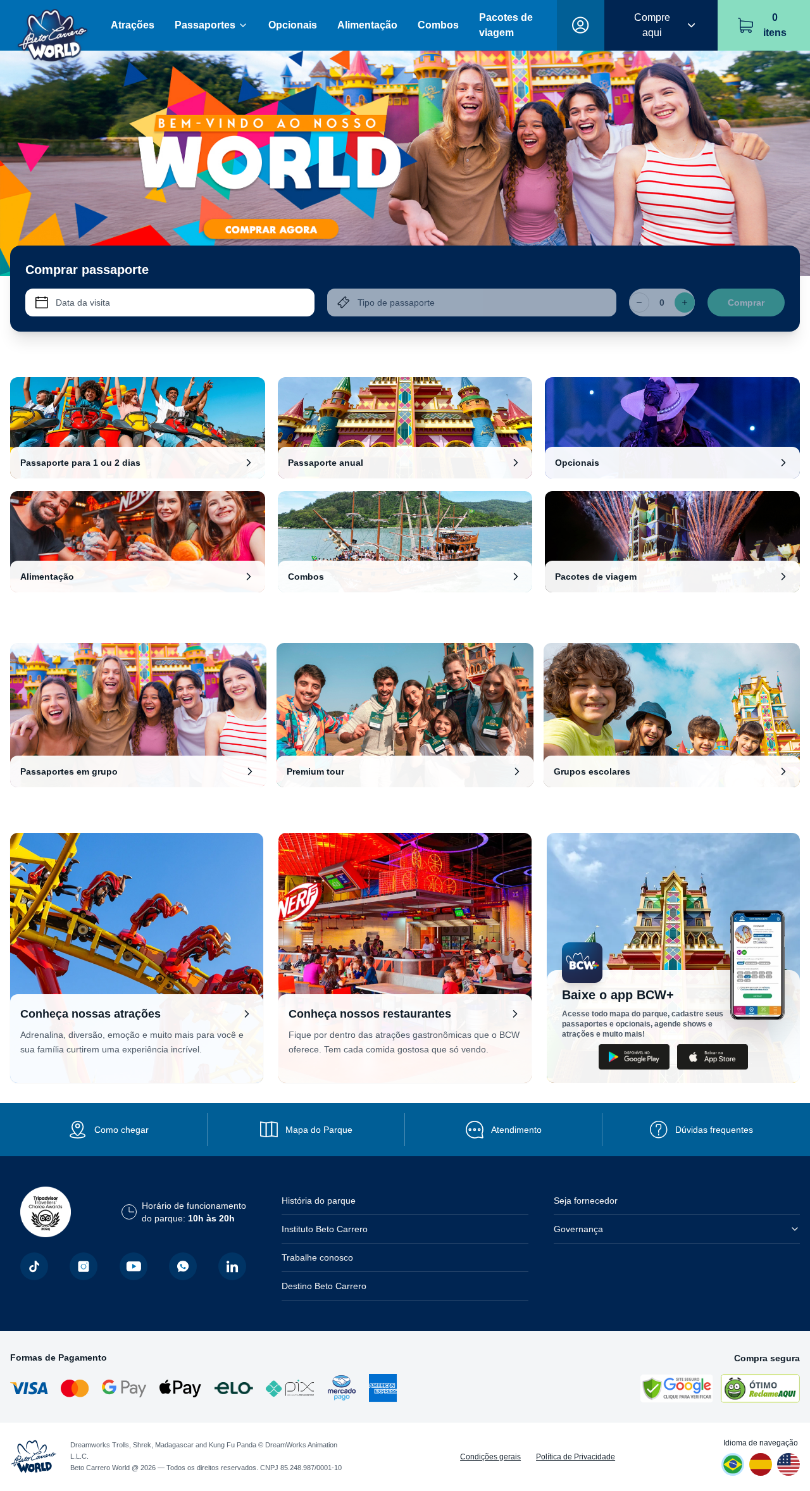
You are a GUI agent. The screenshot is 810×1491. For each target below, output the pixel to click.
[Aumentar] (685, 302)
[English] (788, 1464)
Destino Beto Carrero (324, 1286)
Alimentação (367, 25)
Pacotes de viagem (506, 25)
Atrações (132, 25)
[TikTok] (34, 1266)
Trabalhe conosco (317, 1257)
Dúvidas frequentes (714, 1130)
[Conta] (580, 25)
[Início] (52, 25)
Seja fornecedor (586, 1200)
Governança (578, 1229)
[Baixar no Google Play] (634, 1057)
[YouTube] (133, 1266)
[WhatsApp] (183, 1266)
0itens (775, 25)
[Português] (732, 1464)
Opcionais (292, 25)
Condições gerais (490, 1456)
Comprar (746, 302)
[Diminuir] (639, 302)
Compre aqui (652, 25)
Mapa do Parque (318, 1130)
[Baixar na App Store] (712, 1057)
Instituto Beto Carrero (325, 1229)
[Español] (760, 1464)
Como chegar (121, 1130)
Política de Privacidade (575, 1456)
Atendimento (516, 1130)
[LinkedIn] (232, 1266)
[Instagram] (83, 1266)
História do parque (319, 1200)
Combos (438, 25)
